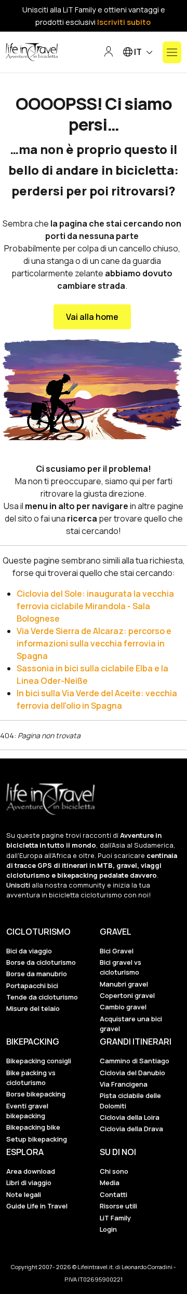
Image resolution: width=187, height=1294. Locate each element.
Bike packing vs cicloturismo (31, 1077)
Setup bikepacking (36, 1139)
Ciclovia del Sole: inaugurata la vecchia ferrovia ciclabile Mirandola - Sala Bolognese (95, 606)
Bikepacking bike (33, 1127)
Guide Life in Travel (37, 1206)
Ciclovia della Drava (131, 1128)
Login (108, 1229)
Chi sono (114, 1171)
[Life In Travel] (32, 52)
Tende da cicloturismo (42, 997)
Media (109, 1182)
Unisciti (18, 885)
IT (137, 52)
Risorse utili (118, 1206)
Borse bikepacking (35, 1094)
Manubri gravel (124, 984)
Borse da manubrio (36, 973)
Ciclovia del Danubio (132, 1072)
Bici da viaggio (29, 950)
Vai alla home (92, 316)
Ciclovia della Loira (129, 1117)
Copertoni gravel (127, 995)
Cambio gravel (123, 1006)
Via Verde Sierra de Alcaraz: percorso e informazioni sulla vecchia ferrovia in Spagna (94, 643)
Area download (30, 1171)
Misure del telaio (33, 1008)
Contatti (113, 1194)
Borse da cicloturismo (41, 962)
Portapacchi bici (32, 985)
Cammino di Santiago (134, 1060)
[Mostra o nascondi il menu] (172, 52)
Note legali (23, 1194)
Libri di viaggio (28, 1182)
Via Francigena (124, 1084)
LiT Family (115, 1217)
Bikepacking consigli (38, 1060)
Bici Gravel (116, 950)
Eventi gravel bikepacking (27, 1110)
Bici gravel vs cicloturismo (120, 967)
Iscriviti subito (124, 22)
